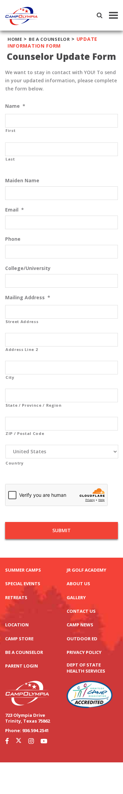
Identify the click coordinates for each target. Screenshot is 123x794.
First (10, 130)
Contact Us (81, 611)
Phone (12, 239)
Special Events (22, 584)
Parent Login (21, 666)
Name (15, 106)
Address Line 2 (21, 349)
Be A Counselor (49, 39)
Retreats (16, 598)
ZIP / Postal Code (24, 433)
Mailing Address (27, 297)
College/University (28, 268)
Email (14, 210)
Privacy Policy (84, 652)
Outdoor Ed (82, 639)
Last (10, 159)
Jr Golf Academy (86, 570)
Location (17, 625)
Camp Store (19, 639)
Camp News (80, 625)
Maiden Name (22, 181)
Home (15, 39)
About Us (78, 584)
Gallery (76, 598)
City (9, 377)
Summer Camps (23, 570)
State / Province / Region (33, 405)
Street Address (21, 321)
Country (14, 463)
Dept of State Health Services (86, 668)
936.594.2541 (35, 730)
